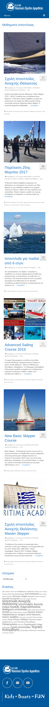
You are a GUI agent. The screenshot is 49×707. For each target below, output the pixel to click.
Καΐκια (5, 607)
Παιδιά (42, 202)
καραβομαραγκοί (32, 630)
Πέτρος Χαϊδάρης (20, 619)
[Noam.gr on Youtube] (28, 683)
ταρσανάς (11, 632)
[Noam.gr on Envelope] (17, 683)
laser (9, 291)
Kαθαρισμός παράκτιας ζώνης (28, 591)
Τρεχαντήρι (24, 630)
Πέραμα (10, 619)
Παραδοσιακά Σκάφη (33, 624)
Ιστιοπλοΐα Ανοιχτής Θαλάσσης (23, 379)
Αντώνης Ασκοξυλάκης (16, 594)
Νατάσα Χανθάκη (22, 612)
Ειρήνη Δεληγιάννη (41, 596)
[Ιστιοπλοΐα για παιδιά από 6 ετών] (24, 232)
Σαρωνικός (6, 627)
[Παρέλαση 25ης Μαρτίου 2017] (24, 141)
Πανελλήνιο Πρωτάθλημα (26, 622)
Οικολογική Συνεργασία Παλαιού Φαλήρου (31, 617)
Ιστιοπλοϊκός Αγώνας (30, 604)
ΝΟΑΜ (5, 612)
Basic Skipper (8, 111)
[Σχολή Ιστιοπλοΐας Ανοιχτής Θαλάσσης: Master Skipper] (24, 498)
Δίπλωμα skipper (9, 379)
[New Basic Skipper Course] (24, 410)
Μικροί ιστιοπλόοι (35, 202)
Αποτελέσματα (32, 594)
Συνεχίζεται (34, 105)
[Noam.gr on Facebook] (7, 683)
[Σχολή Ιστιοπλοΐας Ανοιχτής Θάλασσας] (24, 53)
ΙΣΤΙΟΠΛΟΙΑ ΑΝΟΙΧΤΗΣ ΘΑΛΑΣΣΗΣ (15, 90)
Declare (12, 591)
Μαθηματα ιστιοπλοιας (35, 111)
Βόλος (41, 594)
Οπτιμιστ (25, 291)
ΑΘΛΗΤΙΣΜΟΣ (27, 88)
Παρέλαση (6, 205)
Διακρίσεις (31, 596)
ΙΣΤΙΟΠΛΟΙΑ (36, 88)
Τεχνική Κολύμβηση (25, 205)
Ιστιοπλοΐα (8, 202)
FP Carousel (19, 88)
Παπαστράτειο (9, 624)
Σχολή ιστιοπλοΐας (14, 205)
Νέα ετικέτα (13, 612)
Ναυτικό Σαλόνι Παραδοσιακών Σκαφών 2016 (22, 613)
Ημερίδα (5, 599)
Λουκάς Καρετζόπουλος (25, 606)
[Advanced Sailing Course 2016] (24, 319)
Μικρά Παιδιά (27, 202)
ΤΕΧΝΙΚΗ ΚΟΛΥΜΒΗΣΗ (31, 179)
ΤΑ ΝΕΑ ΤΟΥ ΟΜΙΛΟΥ (18, 179)
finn (6, 291)
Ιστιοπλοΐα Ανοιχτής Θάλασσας (21, 111)
